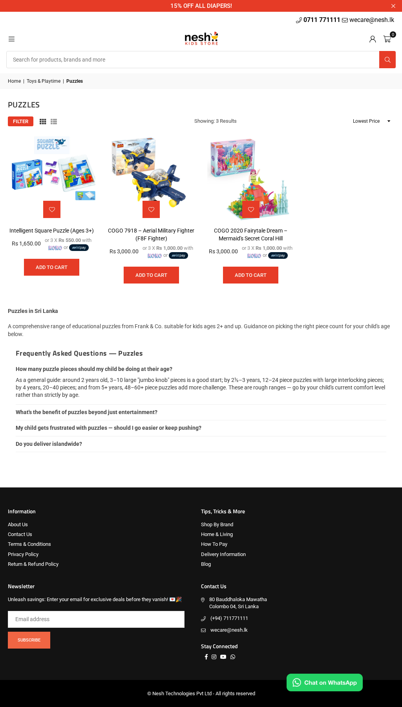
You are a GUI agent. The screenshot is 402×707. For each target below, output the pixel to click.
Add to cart (52, 267)
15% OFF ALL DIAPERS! (201, 5)
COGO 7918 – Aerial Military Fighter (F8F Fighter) (151, 234)
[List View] (53, 121)
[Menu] (11, 38)
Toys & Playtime (43, 81)
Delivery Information (223, 554)
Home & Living (217, 534)
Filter (20, 121)
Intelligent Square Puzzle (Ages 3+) (51, 230)
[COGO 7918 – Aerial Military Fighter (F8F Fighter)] (151, 178)
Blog (206, 564)
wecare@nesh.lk (229, 630)
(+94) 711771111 (229, 618)
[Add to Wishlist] (51, 209)
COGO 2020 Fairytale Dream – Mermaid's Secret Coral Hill (250, 234)
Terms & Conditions (29, 544)
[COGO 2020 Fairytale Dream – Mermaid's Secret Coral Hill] (250, 178)
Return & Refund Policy (33, 564)
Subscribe (29, 640)
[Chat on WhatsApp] (325, 682)
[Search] (387, 59)
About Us (18, 524)
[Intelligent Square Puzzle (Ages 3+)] (51, 178)
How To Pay (214, 544)
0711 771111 (322, 20)
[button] (387, 38)
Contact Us (20, 534)
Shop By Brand (217, 524)
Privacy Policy (23, 554)
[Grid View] (42, 121)
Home (14, 81)
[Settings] (372, 38)
